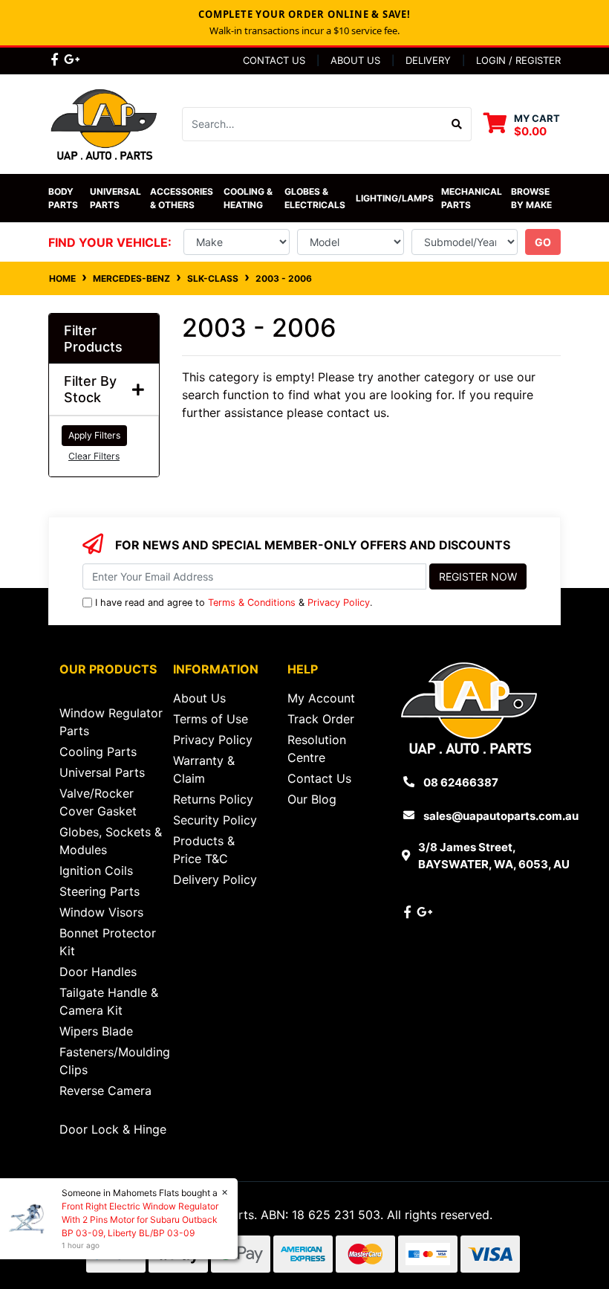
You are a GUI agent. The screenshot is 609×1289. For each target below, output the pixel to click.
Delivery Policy (215, 879)
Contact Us (274, 60)
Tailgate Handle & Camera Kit (108, 1001)
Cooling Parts (98, 751)
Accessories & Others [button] (182, 198)
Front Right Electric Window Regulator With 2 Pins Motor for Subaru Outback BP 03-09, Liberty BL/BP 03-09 (140, 1219)
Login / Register (518, 60)
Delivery (428, 60)
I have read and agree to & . (234, 602)
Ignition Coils (96, 870)
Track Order (320, 718)
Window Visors (101, 912)
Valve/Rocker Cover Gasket (98, 802)
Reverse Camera (105, 1090)
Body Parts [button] (63, 198)
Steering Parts (99, 891)
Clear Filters (94, 456)
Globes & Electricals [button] (314, 198)
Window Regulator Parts (111, 721)
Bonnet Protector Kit (107, 941)
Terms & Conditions (252, 602)
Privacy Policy (338, 602)
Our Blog (311, 799)
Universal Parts (116, 198)
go (543, 242)
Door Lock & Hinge (112, 1129)
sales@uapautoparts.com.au (501, 816)
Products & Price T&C (204, 849)
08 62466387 (460, 782)
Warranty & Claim (204, 769)
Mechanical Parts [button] (472, 198)
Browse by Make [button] (531, 198)
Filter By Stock (90, 389)
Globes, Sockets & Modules (110, 840)
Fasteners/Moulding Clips (114, 1060)
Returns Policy (213, 799)
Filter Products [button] (93, 339)
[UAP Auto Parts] (104, 122)
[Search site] (457, 124)
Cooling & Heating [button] (249, 198)
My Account (321, 698)
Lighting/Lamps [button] (395, 198)
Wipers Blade (96, 1031)
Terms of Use (210, 718)
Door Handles (98, 971)
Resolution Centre (316, 748)
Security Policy (215, 820)
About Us (355, 60)
